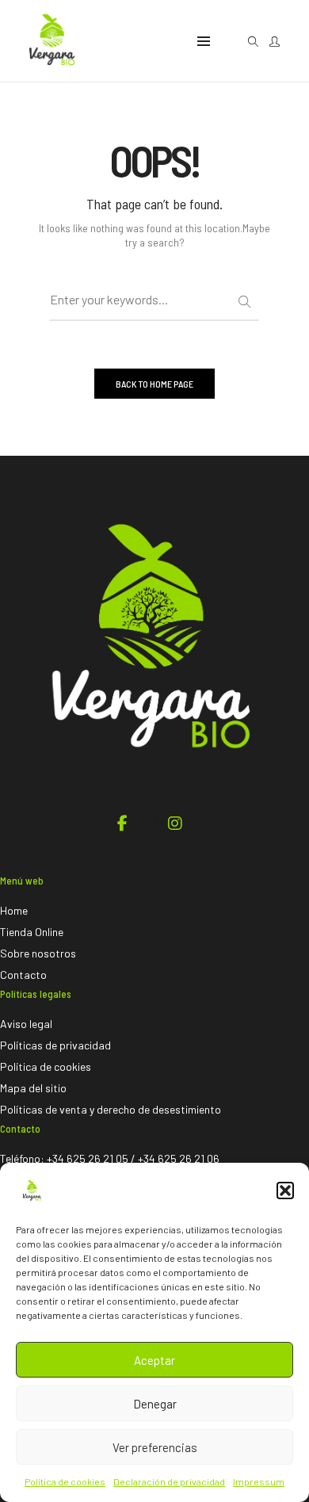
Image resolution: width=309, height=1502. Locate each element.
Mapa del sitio (33, 1088)
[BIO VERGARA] (51, 72)
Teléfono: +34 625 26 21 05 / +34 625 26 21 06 (109, 1158)
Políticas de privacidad (55, 1045)
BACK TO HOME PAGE (154, 383)
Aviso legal (26, 1023)
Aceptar (154, 1360)
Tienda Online (31, 931)
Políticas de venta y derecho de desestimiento (110, 1109)
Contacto (23, 974)
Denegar (155, 1404)
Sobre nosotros (38, 953)
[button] (285, 1190)
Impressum (258, 1481)
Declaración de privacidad (169, 1481)
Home (14, 910)
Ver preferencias (155, 1447)
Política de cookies (65, 1481)
